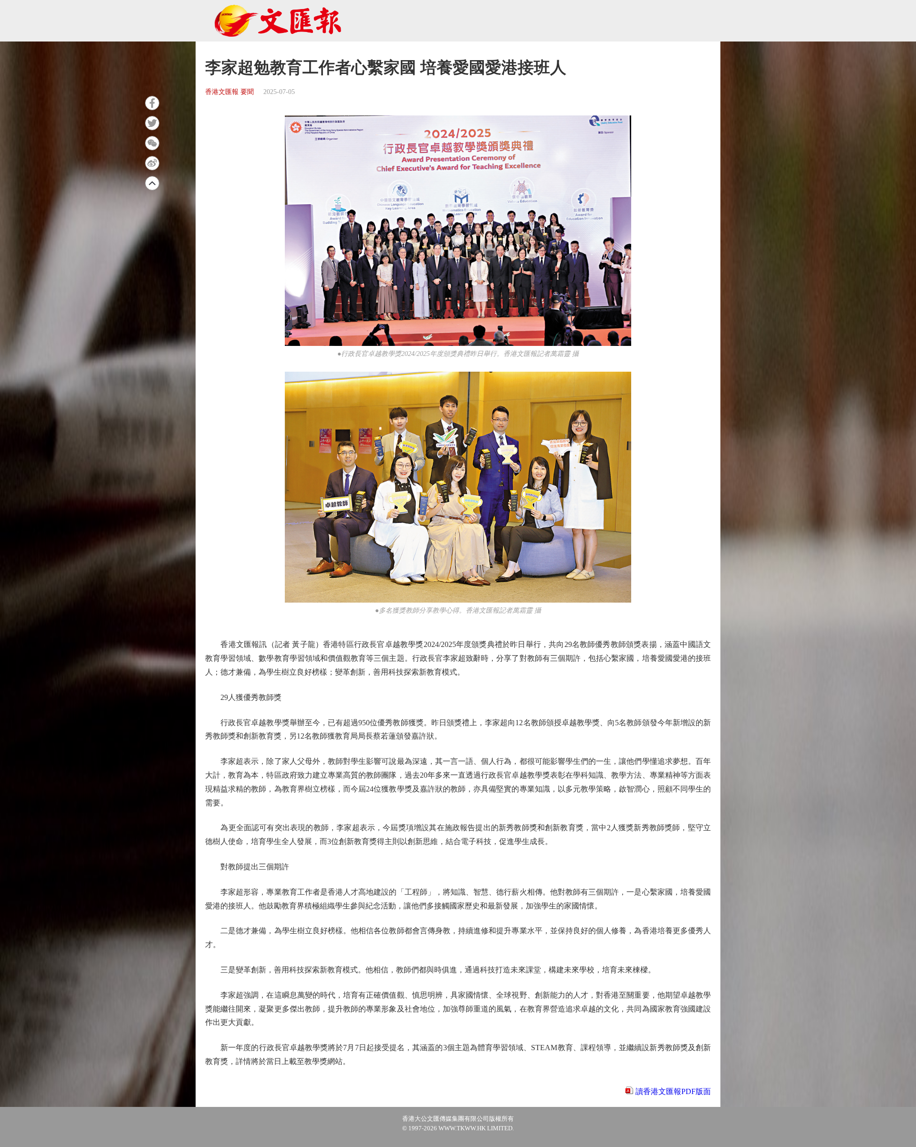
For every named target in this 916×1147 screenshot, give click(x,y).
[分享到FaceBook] (152, 103)
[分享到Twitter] (152, 123)
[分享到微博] (152, 163)
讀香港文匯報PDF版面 (673, 1091)
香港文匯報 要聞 (229, 91)
